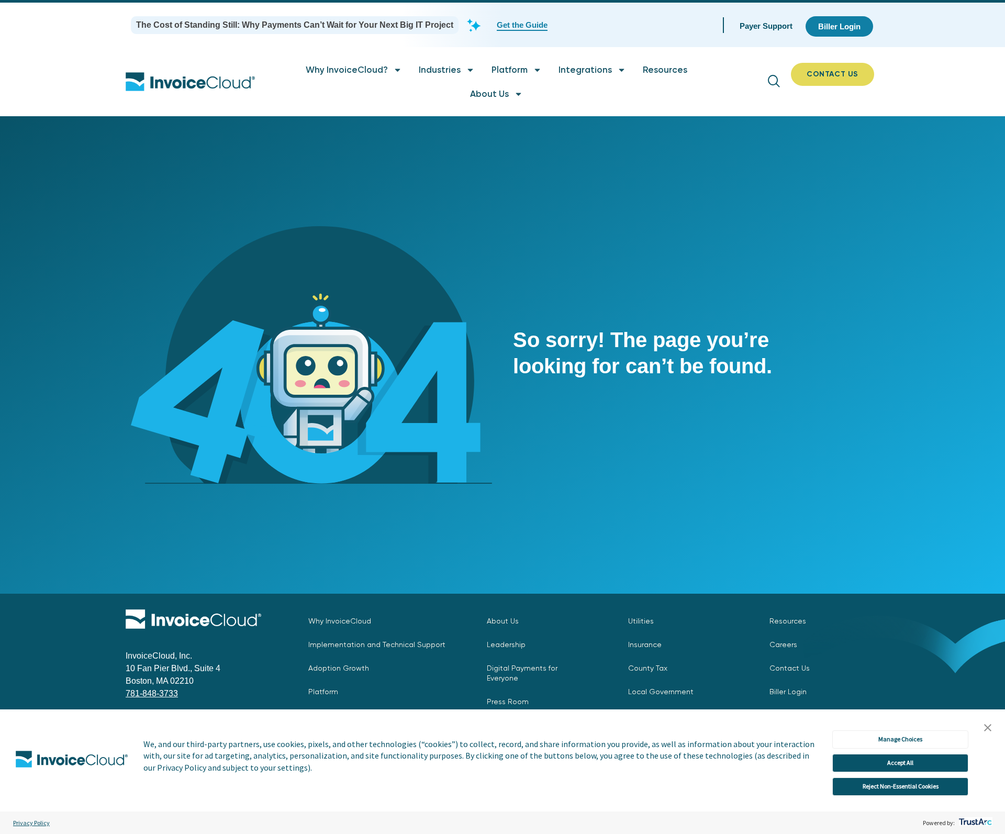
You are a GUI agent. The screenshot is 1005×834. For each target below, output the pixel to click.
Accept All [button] (900, 762)
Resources (665, 69)
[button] (987, 728)
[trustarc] (974, 822)
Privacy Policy (31, 823)
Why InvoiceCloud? (347, 69)
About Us (489, 93)
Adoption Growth (338, 668)
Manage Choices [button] (900, 739)
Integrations (585, 69)
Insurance (645, 644)
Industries (440, 69)
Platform (510, 69)
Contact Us (789, 668)
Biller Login (788, 691)
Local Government (661, 691)
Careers (783, 644)
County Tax (647, 668)
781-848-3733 (152, 693)
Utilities (641, 621)
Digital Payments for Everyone (522, 673)
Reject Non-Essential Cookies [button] (901, 786)
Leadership (506, 644)
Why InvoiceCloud (339, 621)
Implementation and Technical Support (376, 644)
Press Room (508, 701)
